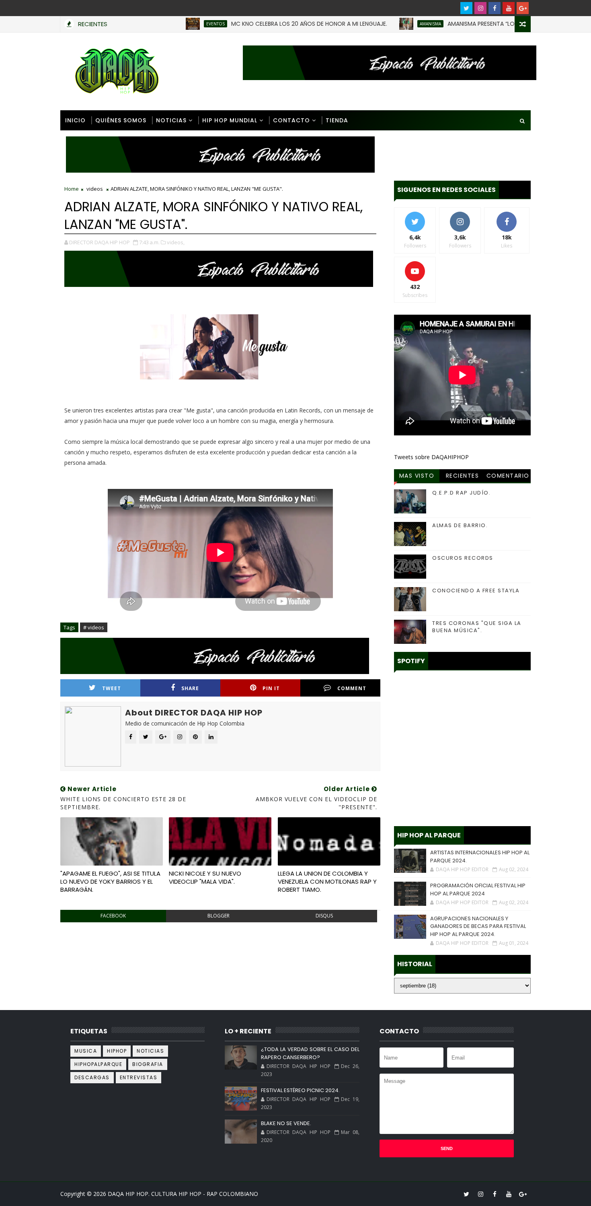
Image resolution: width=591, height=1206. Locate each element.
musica (85, 1050)
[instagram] (480, 8)
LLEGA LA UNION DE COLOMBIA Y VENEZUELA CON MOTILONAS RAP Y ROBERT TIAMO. (327, 881)
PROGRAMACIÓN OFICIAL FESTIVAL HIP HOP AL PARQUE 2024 (477, 889)
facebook (113, 915)
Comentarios (507, 477)
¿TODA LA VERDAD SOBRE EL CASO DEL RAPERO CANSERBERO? (310, 1053)
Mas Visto (417, 476)
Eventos (183, 24)
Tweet (111, 688)
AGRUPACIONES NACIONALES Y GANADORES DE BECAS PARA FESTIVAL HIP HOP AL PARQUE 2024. (478, 926)
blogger (218, 915)
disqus (324, 915)
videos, (176, 242)
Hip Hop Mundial (229, 120)
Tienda (337, 120)
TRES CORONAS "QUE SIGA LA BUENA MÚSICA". (476, 626)
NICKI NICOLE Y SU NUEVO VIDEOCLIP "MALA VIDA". (205, 877)
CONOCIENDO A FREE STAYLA (475, 590)
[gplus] (523, 8)
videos (94, 188)
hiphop (117, 1050)
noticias (150, 1050)
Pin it (271, 688)
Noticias (171, 120)
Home (71, 188)
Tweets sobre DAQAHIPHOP (431, 457)
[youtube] (509, 8)
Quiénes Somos (120, 120)
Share (190, 688)
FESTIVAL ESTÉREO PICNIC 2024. (300, 1090)
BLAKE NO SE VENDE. (286, 1123)
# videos (93, 627)
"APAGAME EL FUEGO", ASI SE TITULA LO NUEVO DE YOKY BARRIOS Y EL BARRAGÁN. (110, 881)
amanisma (397, 24)
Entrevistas (139, 1077)
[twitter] (466, 8)
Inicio (75, 120)
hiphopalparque (98, 1064)
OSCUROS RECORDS (462, 558)
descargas (92, 1077)
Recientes (462, 476)
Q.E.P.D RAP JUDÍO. (461, 493)
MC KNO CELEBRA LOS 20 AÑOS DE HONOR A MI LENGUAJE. (277, 24)
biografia (147, 1064)
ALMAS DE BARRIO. (460, 525)
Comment (351, 688)
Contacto (291, 120)
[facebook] (494, 8)
